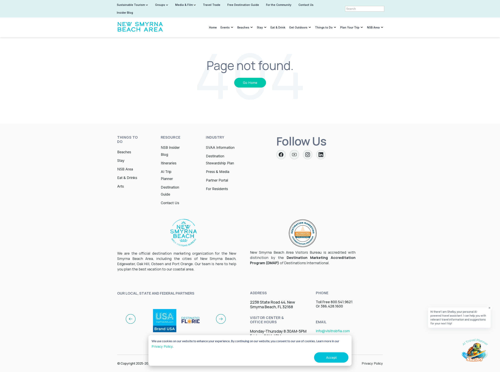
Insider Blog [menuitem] (125, 12)
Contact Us (170, 203)
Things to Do (324, 27)
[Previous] (130, 319)
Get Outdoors (298, 27)
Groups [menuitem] (160, 4)
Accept (331, 358)
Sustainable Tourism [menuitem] (131, 4)
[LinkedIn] (321, 154)
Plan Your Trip (349, 27)
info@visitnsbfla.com (333, 331)
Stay (260, 27)
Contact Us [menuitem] (305, 4)
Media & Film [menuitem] (184, 4)
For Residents (217, 189)
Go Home (250, 83)
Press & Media (217, 172)
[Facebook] (281, 154)
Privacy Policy (162, 346)
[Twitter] (294, 154)
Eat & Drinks (127, 178)
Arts (120, 186)
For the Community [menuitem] (278, 4)
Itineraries (168, 163)
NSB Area (373, 27)
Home (213, 27)
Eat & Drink (278, 27)
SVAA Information (220, 147)
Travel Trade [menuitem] (211, 4)
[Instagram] (307, 154)
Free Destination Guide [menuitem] (243, 4)
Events (225, 27)
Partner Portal (217, 180)
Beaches (243, 27)
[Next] (220, 319)
